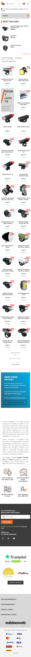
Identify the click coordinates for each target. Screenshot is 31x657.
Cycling (6, 9)
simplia (15, 653)
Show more (26, 53)
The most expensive (9, 61)
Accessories (14, 9)
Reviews (7, 561)
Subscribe (7, 522)
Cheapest (18, 58)
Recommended (7, 58)
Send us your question (15, 402)
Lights (21, 9)
